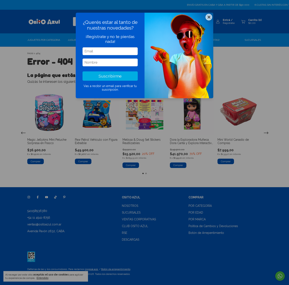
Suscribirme (110, 76)
